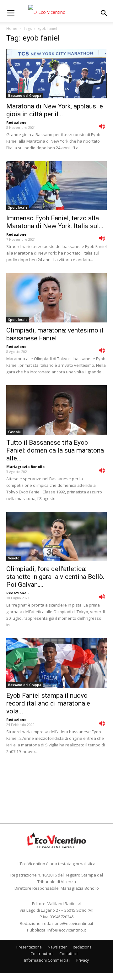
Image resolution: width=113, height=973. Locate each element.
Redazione (16, 122)
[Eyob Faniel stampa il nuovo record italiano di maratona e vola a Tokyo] (56, 663)
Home (11, 28)
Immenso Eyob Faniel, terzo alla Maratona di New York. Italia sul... (55, 222)
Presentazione (29, 947)
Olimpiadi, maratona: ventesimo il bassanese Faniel (55, 334)
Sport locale (17, 207)
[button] (104, 13)
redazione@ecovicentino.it (67, 923)
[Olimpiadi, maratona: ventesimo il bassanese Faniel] (56, 297)
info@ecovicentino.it (66, 930)
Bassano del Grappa (24, 95)
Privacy (82, 960)
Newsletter (57, 947)
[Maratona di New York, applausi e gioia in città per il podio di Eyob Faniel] (56, 73)
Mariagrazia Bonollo (25, 466)
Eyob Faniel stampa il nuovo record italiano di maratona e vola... (48, 703)
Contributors (41, 953)
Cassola (14, 432)
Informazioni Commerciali (47, 960)
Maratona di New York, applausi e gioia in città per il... (54, 110)
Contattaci (68, 953)
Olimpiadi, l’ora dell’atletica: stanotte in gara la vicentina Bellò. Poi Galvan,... (55, 576)
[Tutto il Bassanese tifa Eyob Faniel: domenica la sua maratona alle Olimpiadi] (56, 410)
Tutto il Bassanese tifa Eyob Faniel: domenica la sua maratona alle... (55, 450)
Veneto (13, 558)
